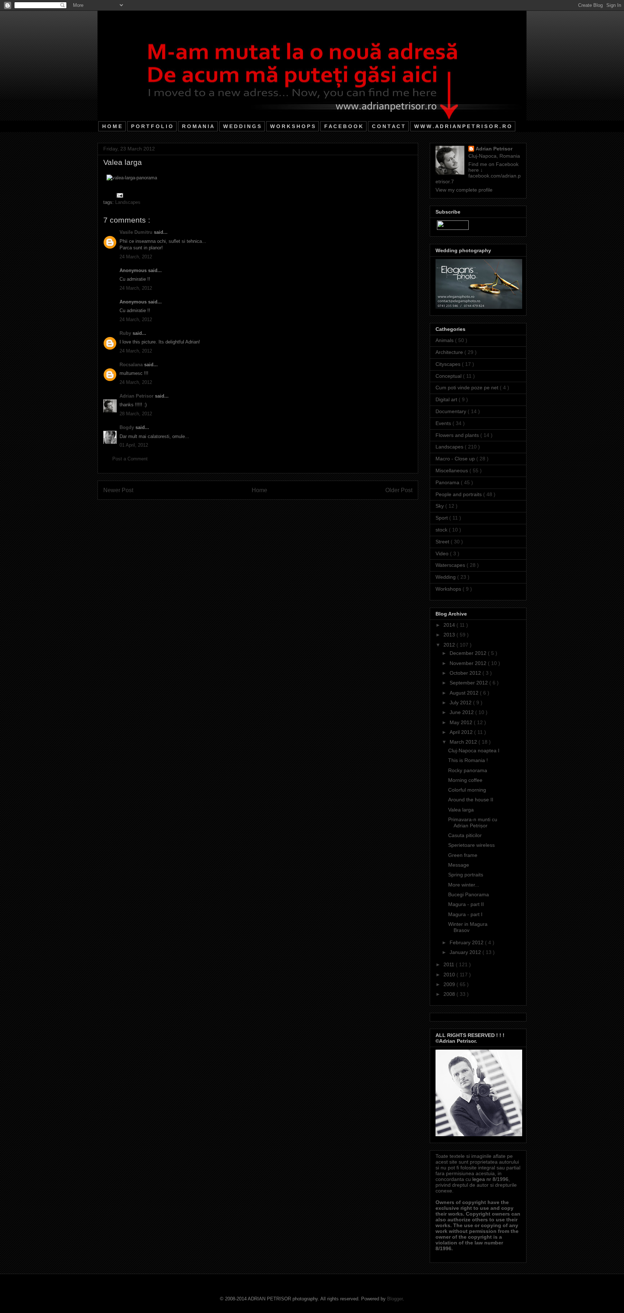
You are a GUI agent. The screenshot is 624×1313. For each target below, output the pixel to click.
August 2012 (465, 693)
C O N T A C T (388, 126)
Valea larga (461, 810)
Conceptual (449, 376)
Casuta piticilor (465, 835)
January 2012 (466, 952)
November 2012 (469, 663)
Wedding (446, 577)
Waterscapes (451, 565)
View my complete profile (464, 190)
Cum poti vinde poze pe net (468, 387)
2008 (449, 994)
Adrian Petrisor (137, 396)
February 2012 (467, 942)
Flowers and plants (458, 435)
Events (444, 423)
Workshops (449, 589)
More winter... (463, 885)
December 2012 (469, 653)
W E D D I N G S (242, 126)
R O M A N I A (198, 126)
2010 (449, 974)
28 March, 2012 (136, 413)
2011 (449, 964)
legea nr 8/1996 (490, 1179)
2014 (449, 625)
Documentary (452, 411)
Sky (440, 506)
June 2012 (462, 712)
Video (443, 553)
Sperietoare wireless (471, 845)
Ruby (126, 333)
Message (458, 865)
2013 (449, 635)
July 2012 (461, 702)
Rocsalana (132, 364)
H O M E (112, 126)
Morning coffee (465, 780)
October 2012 (466, 673)
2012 (449, 645)
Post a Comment (130, 458)
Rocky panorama (467, 770)
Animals (445, 340)
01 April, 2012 (134, 445)
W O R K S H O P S (292, 126)
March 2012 (464, 742)
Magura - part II (466, 904)
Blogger (395, 1298)
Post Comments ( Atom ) (273, 508)
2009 (449, 984)
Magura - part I (465, 914)
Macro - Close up (456, 458)
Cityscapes (449, 364)
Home (259, 490)
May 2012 (462, 722)
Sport (442, 518)
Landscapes (127, 202)
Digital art (447, 399)
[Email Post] (118, 195)
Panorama (448, 482)
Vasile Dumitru (137, 232)
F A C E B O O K (343, 126)
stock (442, 530)
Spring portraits (465, 874)
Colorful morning (467, 790)
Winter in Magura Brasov (468, 927)
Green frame (462, 855)
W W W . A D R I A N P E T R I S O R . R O (462, 126)
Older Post (398, 490)
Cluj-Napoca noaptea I (473, 750)
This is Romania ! (468, 760)
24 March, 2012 (136, 256)
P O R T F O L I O (152, 126)
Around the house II (470, 799)
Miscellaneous (452, 470)
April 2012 (462, 732)
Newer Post (118, 490)
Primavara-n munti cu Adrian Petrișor (472, 822)
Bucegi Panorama (468, 894)
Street (443, 541)
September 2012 (469, 683)
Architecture (450, 352)
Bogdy (127, 427)
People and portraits (459, 494)
